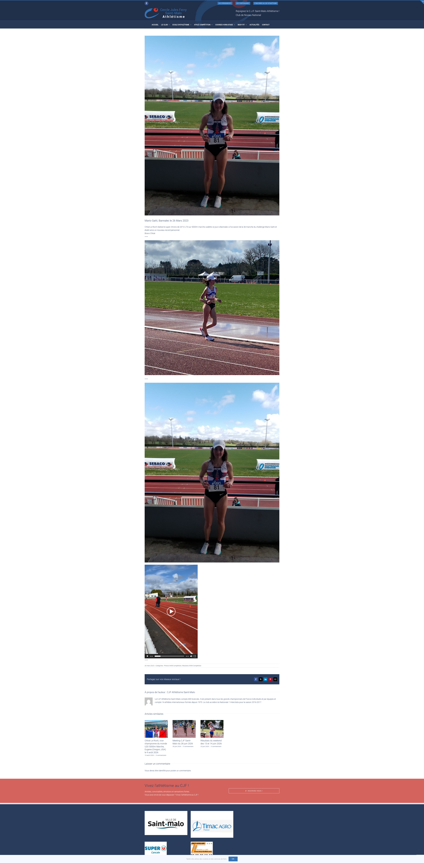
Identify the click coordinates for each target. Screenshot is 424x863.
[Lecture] (147, 656)
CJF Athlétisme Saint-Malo (181, 692)
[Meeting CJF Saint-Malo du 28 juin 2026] (184, 721)
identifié (162, 770)
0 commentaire (161, 755)
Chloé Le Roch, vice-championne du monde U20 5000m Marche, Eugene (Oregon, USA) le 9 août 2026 (156, 746)
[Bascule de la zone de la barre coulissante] (422, 2)
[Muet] (191, 656)
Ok (233, 859)
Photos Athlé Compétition (173, 666)
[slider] (169, 656)
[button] (171, 611)
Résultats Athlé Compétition (191, 666)
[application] (171, 611)
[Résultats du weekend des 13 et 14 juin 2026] (212, 721)
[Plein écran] (195, 656)
